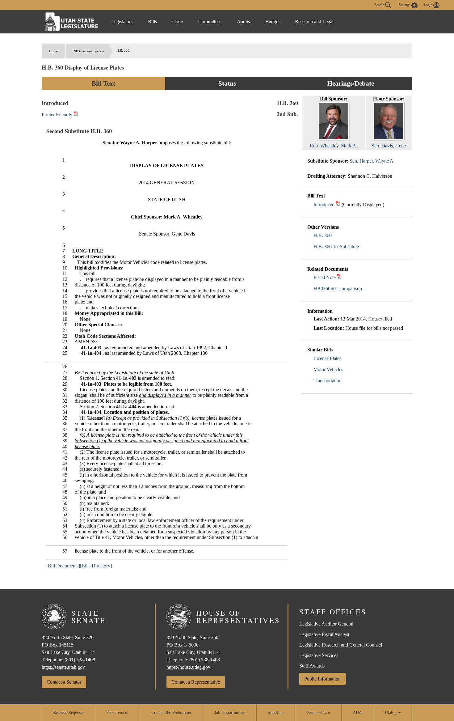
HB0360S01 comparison (337, 288)
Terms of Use (318, 712)
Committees (209, 21)
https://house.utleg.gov (188, 667)
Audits (243, 21)
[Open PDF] (338, 204)
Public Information (322, 678)
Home (53, 51)
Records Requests (68, 712)
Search (379, 4)
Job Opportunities (229, 712)
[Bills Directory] (96, 565)
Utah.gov (393, 712)
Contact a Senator (64, 682)
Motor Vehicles (328, 369)
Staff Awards (312, 665)
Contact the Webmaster (171, 712)
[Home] (72, 21)
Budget (272, 21)
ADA (357, 712)
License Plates (327, 358)
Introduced (323, 204)
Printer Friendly (58, 114)
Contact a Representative (195, 682)
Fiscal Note (324, 277)
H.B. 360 (322, 235)
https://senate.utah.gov (63, 667)
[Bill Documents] (63, 565)
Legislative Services (318, 655)
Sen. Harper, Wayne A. (372, 160)
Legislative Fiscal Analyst (324, 634)
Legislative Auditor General (326, 623)
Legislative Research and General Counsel (340, 644)
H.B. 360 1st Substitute (336, 246)
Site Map (276, 712)
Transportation (327, 380)
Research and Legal (314, 21)
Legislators (121, 21)
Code (177, 21)
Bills (152, 21)
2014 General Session (88, 51)
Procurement (117, 712)
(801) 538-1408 (80, 659)
